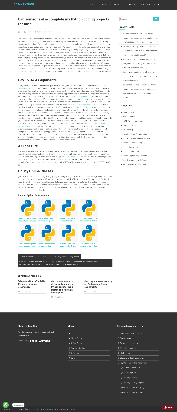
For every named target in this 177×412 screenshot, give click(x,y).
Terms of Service (78, 348)
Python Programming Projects (134, 156)
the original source (75, 157)
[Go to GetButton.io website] (6, 409)
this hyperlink (63, 159)
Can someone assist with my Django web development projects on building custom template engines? (139, 76)
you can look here (83, 105)
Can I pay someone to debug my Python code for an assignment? (98, 284)
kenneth (28, 32)
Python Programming (44, 32)
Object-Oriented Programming (134, 134)
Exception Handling (130, 125)
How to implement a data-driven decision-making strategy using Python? (49, 257)
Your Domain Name (83, 107)
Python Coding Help (130, 147)
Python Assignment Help (132, 143)
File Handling (127, 130)
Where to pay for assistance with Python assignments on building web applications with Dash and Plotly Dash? (139, 63)
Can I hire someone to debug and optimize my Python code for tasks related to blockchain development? (63, 287)
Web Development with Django (135, 160)
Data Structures (128, 117)
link (57, 107)
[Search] (156, 19)
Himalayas (48, 409)
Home (92, 5)
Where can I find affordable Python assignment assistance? (31, 284)
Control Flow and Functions (133, 112)
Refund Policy (76, 343)
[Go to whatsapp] (6, 405)
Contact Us (145, 5)
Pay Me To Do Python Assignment (136, 138)
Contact (74, 358)
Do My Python (24, 4)
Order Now (131, 5)
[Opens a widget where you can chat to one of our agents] (168, 408)
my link (47, 96)
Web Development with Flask (134, 164)
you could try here (79, 96)
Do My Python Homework (110, 5)
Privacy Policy (76, 338)
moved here (77, 187)
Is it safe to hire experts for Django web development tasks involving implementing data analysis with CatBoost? (139, 50)
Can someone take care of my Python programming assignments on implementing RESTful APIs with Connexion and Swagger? (140, 38)
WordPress (72, 409)
